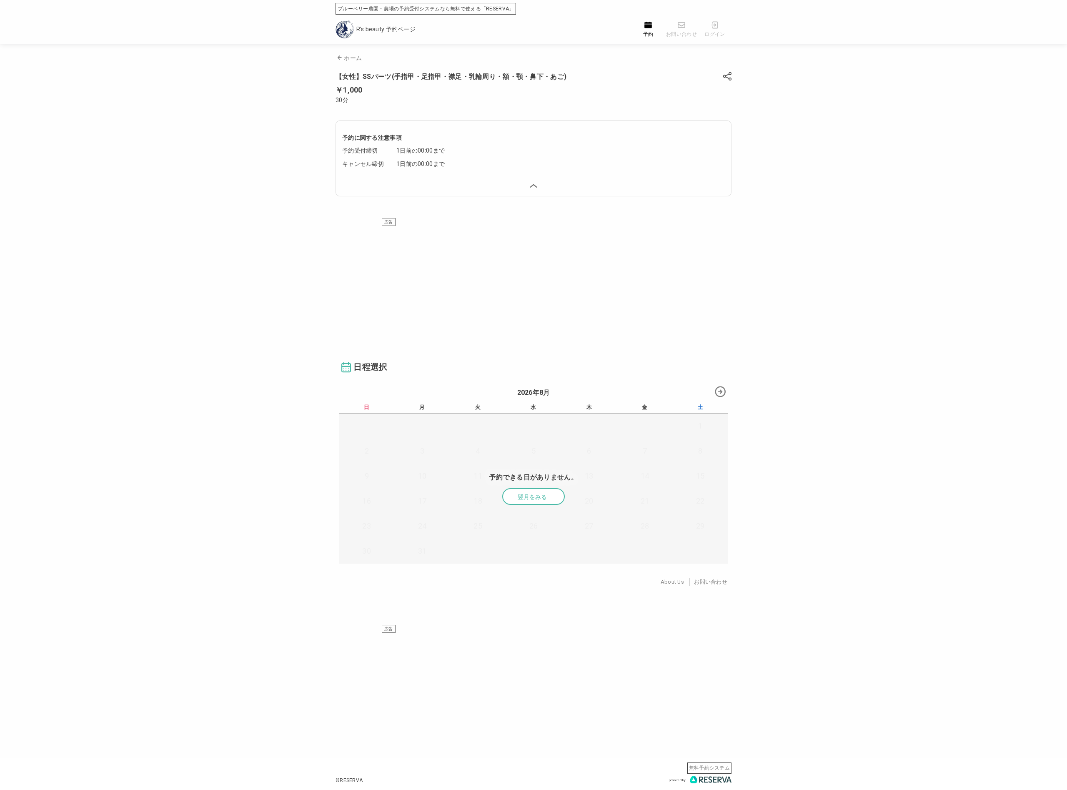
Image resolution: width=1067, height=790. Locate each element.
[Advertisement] (533, 284)
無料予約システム (709, 768)
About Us (672, 582)
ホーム (353, 58)
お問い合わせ (710, 582)
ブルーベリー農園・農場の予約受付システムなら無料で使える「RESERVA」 (426, 9)
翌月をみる (532, 497)
